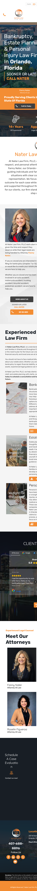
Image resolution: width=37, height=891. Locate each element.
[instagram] (18, 857)
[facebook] (8, 857)
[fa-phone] (4, 17)
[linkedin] (13, 857)
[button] (9, 582)
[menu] (34, 4)
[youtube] (15, 862)
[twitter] (23, 857)
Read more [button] (16, 586)
